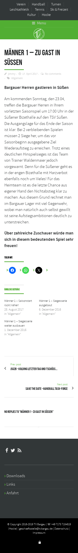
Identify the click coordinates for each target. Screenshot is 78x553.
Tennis (39, 9)
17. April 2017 (29, 74)
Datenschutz (61, 528)
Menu (41, 23)
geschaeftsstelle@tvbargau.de (35, 528)
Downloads (15, 475)
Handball (38, 4)
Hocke (46, 15)
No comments (53, 74)
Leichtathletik (19, 9)
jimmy (11, 74)
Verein (21, 4)
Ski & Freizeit (59, 9)
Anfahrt (12, 493)
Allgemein (17, 78)
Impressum (39, 533)
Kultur (31, 15)
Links (10, 484)
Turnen (56, 4)
